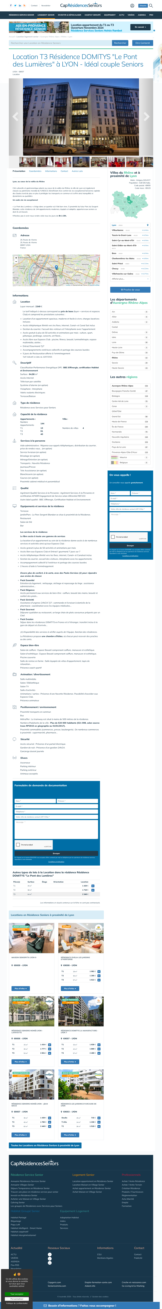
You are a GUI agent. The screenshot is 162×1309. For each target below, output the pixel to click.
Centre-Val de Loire (129, 401)
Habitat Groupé (92, 15)
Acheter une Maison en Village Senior (28, 1199)
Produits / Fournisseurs (132, 1192)
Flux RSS (15, 1265)
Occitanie (130, 442)
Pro (151, 15)
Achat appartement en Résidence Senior (92, 1188)
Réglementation (129, 1195)
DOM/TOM (116, 411)
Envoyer (56, 853)
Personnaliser (17, 1299)
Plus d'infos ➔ (21, 988)
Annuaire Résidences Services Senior (28, 1181)
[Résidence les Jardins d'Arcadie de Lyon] (81, 1084)
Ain (129, 311)
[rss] (24, 6)
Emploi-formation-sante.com (98, 1282)
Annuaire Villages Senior (22, 1184)
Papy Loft (15, 1224)
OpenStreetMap (94, 285)
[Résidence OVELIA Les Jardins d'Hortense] (81, 938)
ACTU (13, 1254)
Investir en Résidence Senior (24, 1195)
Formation (126, 1206)
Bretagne (130, 396)
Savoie (129, 363)
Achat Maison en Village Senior (87, 1192)
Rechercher (120, 42)
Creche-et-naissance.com (134, 1282)
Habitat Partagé (18, 1217)
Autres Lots (77, 171)
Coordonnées (35, 171)
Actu (121, 15)
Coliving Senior (18, 1202)
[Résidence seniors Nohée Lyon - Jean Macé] (31, 1084)
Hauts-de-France (130, 421)
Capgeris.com (54, 1282)
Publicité (138, 1258)
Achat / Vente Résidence (133, 1181)
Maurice (133, 457)
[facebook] (11, 6)
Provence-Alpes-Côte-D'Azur (130, 452)
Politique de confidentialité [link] (17, 1303)
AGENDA (15, 1261)
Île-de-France (130, 427)
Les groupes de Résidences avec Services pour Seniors (36, 1206)
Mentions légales (105, 1258)
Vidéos (131, 15)
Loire (129, 342)
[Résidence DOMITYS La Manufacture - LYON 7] (81, 1011)
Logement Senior (46, 15)
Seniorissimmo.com (57, 1286)
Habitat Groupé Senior (25, 1211)
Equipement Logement (74, 1211)
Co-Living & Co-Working (133, 1286)
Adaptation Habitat (69, 1217)
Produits (64, 1224)
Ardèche (129, 322)
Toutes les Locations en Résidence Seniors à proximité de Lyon (45, 1145)
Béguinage (16, 1221)
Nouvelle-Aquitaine (130, 437)
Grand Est (129, 416)
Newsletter (45, 5)
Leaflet (68, 285)
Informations (51, 171)
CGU (99, 1254)
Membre (133, 6)
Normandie (129, 432)
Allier (129, 317)
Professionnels (131, 1175)
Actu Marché (128, 1199)
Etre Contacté (143, 42)
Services (64, 1228)
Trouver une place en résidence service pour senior (34, 1192)
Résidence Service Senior (21, 15)
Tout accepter (16, 1294)
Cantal (115, 327)
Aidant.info (90, 1286)
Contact (34, 5)
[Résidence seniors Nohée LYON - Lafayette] (31, 1011)
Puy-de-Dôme (129, 352)
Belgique (133, 462)
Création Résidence (131, 1188)
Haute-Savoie (129, 368)
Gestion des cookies (100, 1296)
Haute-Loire (129, 347)
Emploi (125, 1202)
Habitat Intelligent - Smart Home (26, 1228)
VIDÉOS (14, 1258)
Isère (129, 337)
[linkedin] (20, 6)
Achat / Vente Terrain (132, 1184)
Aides (63, 1221)
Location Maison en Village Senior (88, 1184)
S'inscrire (143, 6)
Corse (129, 406)
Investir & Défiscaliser (69, 15)
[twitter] (15, 6)
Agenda (142, 15)
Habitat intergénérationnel (23, 1235)
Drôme (129, 332)
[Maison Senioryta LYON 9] (31, 938)
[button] (56, 267)
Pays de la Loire (129, 447)
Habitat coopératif (19, 1231)
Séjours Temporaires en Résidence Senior (30, 1188)
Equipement (110, 15)
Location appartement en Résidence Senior (93, 1181)
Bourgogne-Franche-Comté (129, 391)
